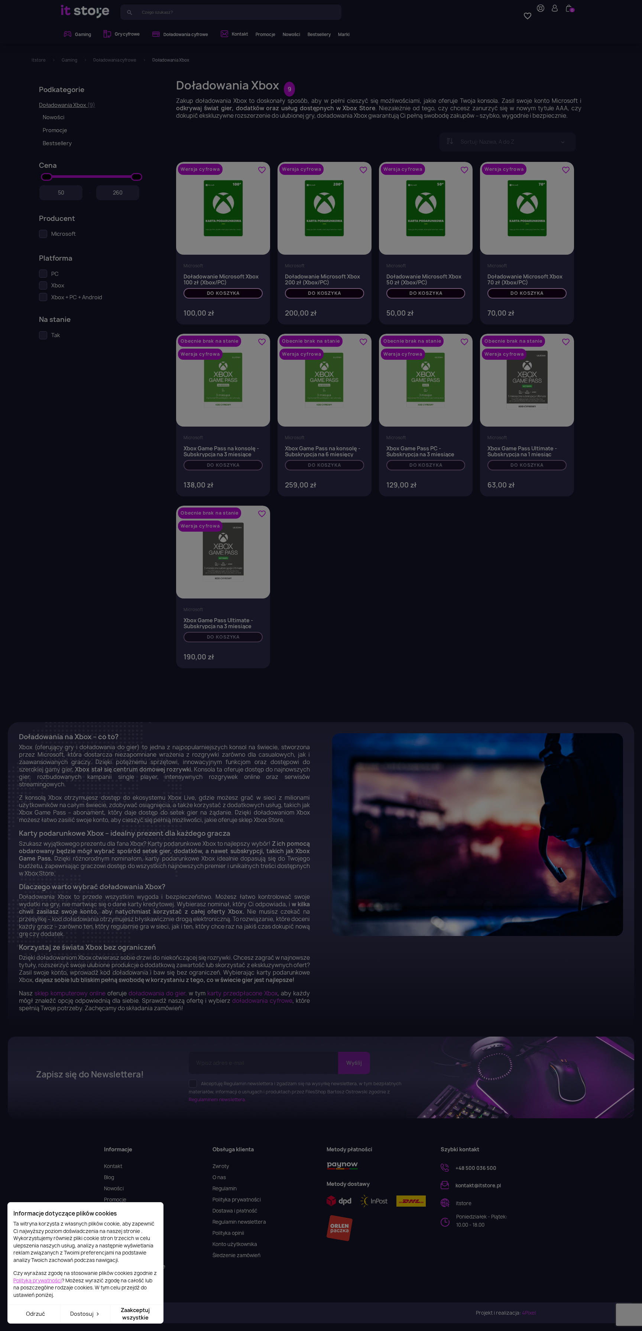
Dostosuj (82, 1313)
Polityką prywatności (37, 1280)
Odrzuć (35, 1313)
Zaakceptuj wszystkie (135, 1313)
